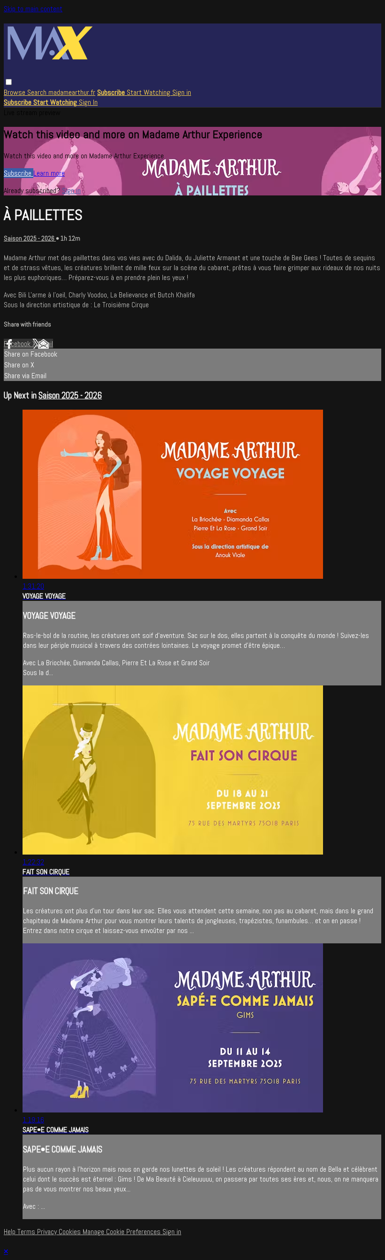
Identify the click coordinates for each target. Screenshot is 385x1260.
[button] (9, 82)
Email (45, 344)
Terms (27, 1232)
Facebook (18, 344)
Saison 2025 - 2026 (30, 238)
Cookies (71, 1232)
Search (37, 92)
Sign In (88, 102)
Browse (15, 92)
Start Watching (149, 92)
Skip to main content (33, 9)
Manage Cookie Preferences (122, 1232)
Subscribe (18, 173)
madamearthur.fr (71, 92)
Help (10, 1232)
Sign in (181, 92)
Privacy (48, 1232)
